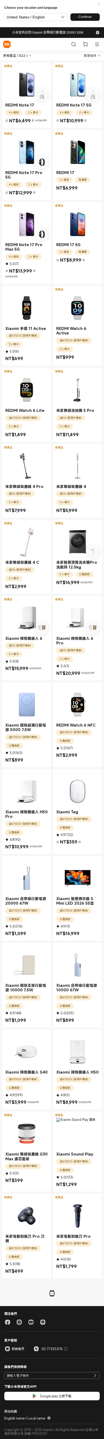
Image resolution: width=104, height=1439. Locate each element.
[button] (98, 4)
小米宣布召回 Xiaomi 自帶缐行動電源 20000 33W (47, 32)
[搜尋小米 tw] (73, 44)
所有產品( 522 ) (15, 55)
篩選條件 (90, 55)
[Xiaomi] (7, 44)
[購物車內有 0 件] (85, 44)
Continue (85, 17)
